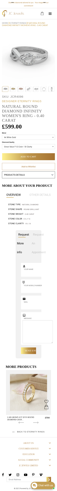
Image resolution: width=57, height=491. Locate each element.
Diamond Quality (8, 142)
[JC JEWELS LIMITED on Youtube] (25, 474)
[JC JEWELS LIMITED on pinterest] (33, 474)
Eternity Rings (18, 23)
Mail (26, 302)
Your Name (28, 269)
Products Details (14, 175)
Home (5, 23)
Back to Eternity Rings (30, 432)
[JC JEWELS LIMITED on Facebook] (3, 474)
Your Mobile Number (33, 285)
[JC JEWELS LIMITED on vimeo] (41, 474)
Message (28, 318)
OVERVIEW (13, 194)
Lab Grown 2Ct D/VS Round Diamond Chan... (20, 418)
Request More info (23, 243)
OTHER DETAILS (40, 194)
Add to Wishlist (28, 166)
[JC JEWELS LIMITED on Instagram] (17, 474)
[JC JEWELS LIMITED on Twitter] (10, 474)
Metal (4, 133)
